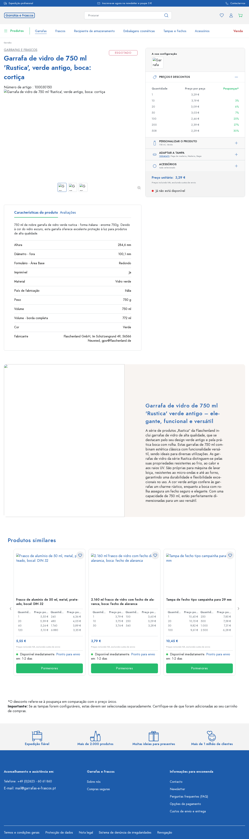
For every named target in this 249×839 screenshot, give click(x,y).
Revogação (164, 832)
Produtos (17, 31)
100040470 (164, 156)
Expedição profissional (21, 3)
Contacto (176, 782)
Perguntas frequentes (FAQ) (189, 796)
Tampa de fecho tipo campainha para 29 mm (198, 600)
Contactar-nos (237, 3)
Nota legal (86, 832)
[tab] (36, 214)
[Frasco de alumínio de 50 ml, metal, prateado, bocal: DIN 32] (49, 573)
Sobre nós (94, 782)
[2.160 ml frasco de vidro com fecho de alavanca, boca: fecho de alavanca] (124, 573)
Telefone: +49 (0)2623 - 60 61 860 (28, 781)
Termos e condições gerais (21, 832)
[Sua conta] (231, 15)
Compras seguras (98, 789)
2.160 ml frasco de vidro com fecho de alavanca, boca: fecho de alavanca (122, 602)
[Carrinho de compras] (240, 15)
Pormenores (49, 668)
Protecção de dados (59, 832)
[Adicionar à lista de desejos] (80, 555)
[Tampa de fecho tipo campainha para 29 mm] (199, 573)
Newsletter (177, 789)
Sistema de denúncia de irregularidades (125, 832)
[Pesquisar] (166, 15)
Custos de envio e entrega (188, 811)
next (238, 609)
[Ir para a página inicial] (19, 14)
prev (11, 609)
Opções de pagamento (185, 804)
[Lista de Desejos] (221, 15)
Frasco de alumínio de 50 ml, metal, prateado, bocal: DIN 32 (47, 602)
